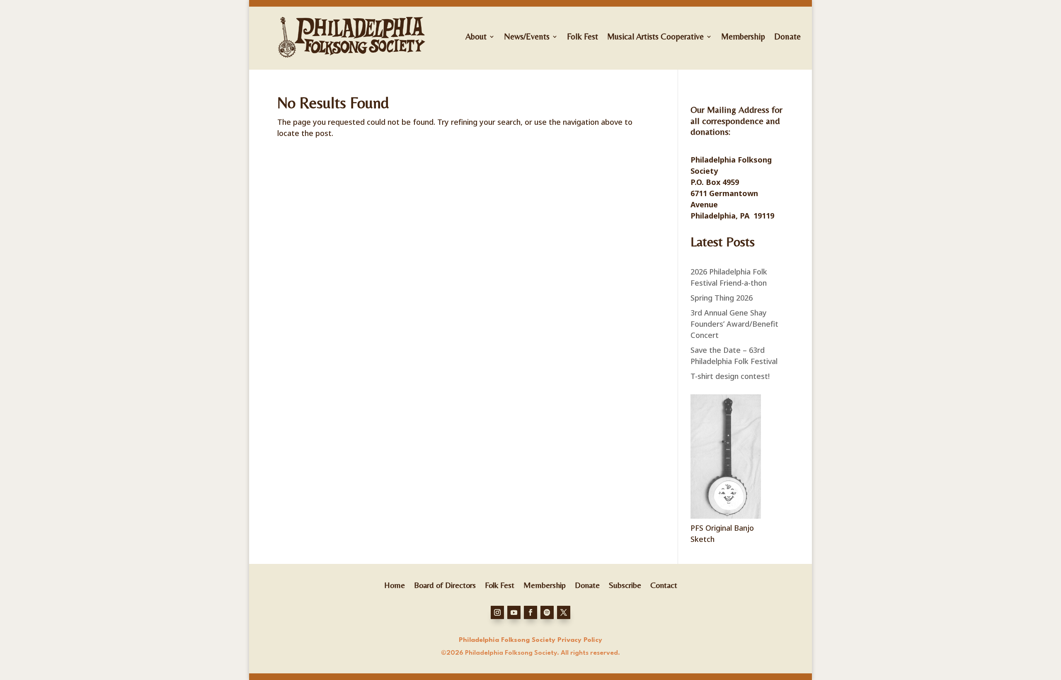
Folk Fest (582, 36)
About (476, 36)
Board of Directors (445, 584)
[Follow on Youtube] (514, 612)
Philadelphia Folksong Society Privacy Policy (530, 640)
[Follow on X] (563, 612)
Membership (743, 36)
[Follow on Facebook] (530, 612)
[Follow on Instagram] (497, 612)
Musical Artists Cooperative (655, 36)
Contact (663, 584)
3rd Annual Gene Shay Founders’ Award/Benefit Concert (734, 324)
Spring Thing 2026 (721, 298)
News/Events (527, 36)
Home (394, 584)
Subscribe (625, 584)
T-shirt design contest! (730, 376)
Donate (787, 36)
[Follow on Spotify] (547, 612)
